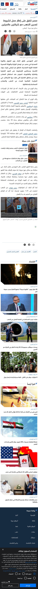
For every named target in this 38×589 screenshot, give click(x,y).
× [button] (3, 549)
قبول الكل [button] (28, 585)
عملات (33, 531)
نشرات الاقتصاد (30, 542)
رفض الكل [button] (10, 585)
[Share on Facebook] (10, 31)
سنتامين (29, 106)
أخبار (16, 515)
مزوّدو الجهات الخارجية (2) (31, 562)
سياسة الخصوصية (7, 570)
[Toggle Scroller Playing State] (36, 12)
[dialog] (19, 568)
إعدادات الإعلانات (12, 568)
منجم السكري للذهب (30, 133)
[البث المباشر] (7, 4)
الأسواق (12, 8)
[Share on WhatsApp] (14, 31)
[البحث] (11, 4)
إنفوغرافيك (14, 537)
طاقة (33, 520)
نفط (16, 526)
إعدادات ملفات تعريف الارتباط (18, 571)
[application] (19, 207)
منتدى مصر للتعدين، (21, 102)
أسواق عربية (14, 520)
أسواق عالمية (31, 526)
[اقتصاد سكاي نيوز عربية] (30, 4)
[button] (16, 4)
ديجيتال (33, 537)
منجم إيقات (13, 187)
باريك (35, 106)
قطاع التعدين (16, 173)
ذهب (16, 531)
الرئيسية (33, 8)
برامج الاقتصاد (14, 542)
